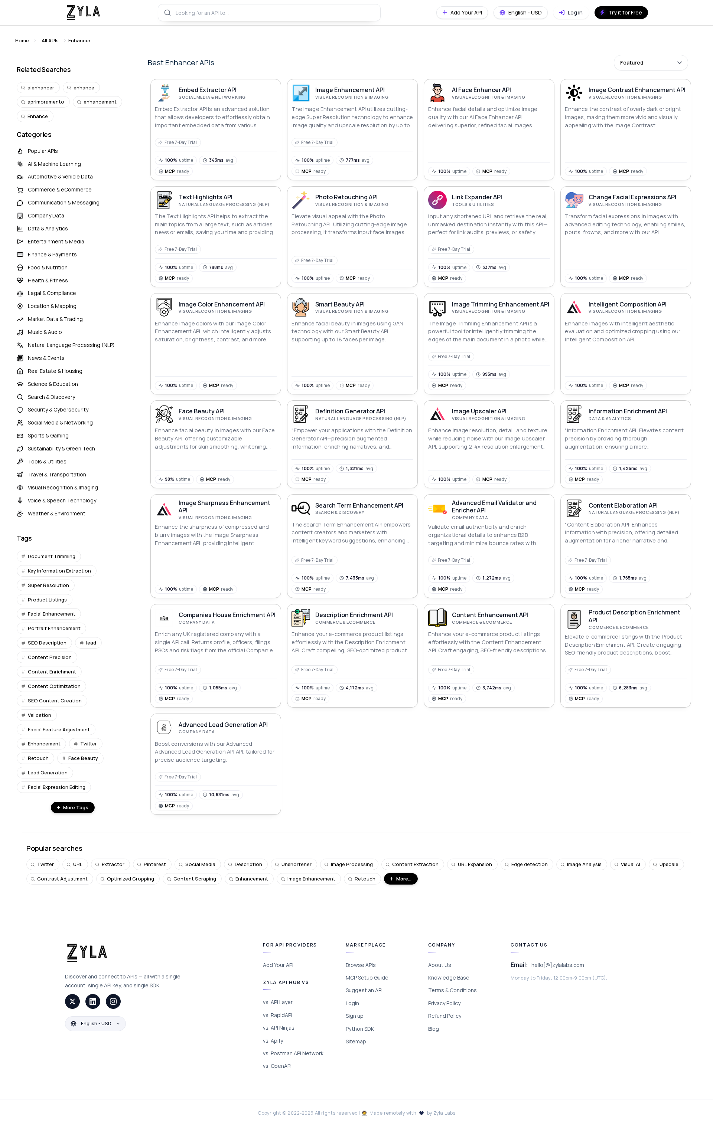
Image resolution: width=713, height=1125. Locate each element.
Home (22, 40)
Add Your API (278, 964)
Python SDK (360, 1028)
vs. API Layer (278, 1002)
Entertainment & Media (56, 241)
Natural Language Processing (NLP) (71, 344)
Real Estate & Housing (55, 370)
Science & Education (53, 383)
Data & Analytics (48, 228)
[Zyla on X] (72, 1001)
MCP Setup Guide (367, 977)
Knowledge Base (448, 977)
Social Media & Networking (60, 422)
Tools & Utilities (47, 461)
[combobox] (269, 12)
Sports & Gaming (48, 435)
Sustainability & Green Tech (61, 448)
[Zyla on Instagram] (113, 1001)
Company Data (46, 215)
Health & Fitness (48, 280)
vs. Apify (273, 1040)
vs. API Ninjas (278, 1027)
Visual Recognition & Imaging (63, 487)
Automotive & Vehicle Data (60, 176)
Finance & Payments (52, 254)
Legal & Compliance (52, 292)
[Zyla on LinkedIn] (92, 1001)
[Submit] (167, 12)
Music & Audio (45, 331)
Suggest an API (364, 990)
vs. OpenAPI (277, 1065)
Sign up (355, 1015)
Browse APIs (361, 964)
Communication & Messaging (64, 202)
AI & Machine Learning (54, 163)
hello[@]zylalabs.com (557, 964)
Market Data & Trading (55, 318)
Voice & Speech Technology (62, 500)
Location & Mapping (52, 305)
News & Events (46, 357)
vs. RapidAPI (277, 1015)
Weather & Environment (56, 513)
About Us (439, 964)
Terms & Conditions (452, 990)
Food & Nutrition (48, 267)
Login (352, 1003)
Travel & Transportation (57, 474)
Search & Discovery (51, 396)
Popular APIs (43, 150)
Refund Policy (444, 1015)
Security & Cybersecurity (58, 409)
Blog (433, 1028)
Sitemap (356, 1041)
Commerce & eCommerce (60, 189)
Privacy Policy (444, 1003)
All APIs (50, 40)
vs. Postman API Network (293, 1053)
